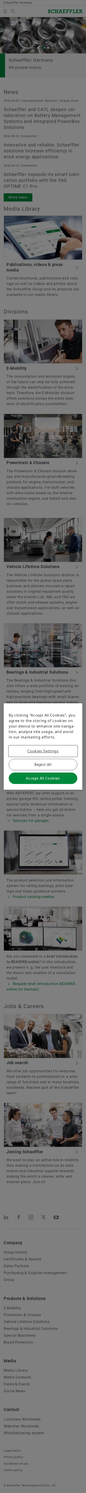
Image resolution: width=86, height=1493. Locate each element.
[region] (43, 746)
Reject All (42, 764)
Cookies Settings (42, 751)
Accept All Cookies (43, 778)
